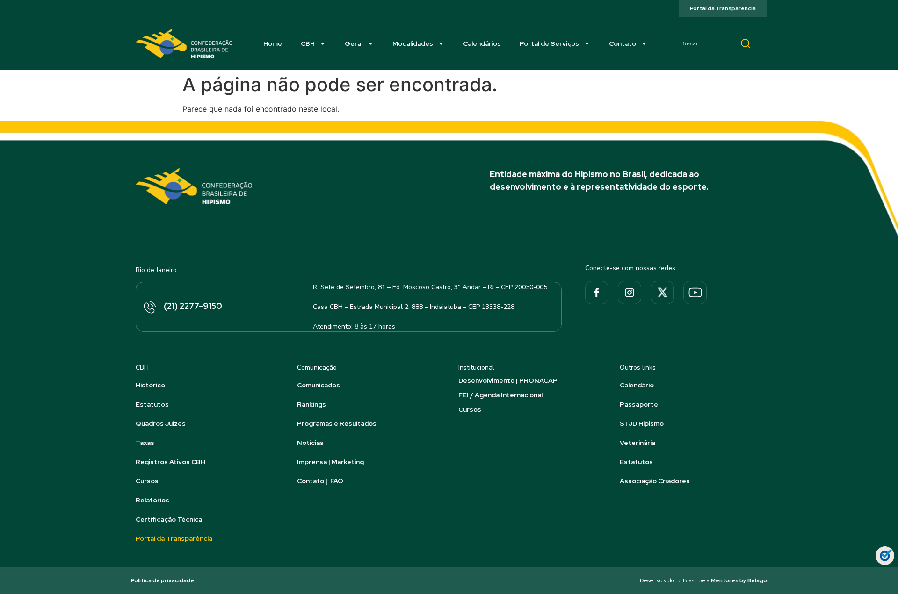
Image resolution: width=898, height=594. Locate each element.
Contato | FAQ (320, 481)
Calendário (637, 385)
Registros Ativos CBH (170, 462)
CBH (308, 43)
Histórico (150, 385)
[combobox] (701, 43)
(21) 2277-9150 (193, 306)
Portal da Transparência (174, 538)
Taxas (145, 442)
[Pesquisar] (745, 43)
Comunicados (318, 385)
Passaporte (639, 404)
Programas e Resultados (337, 423)
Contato (622, 43)
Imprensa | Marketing (330, 462)
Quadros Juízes (161, 423)
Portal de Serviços (549, 43)
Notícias (310, 442)
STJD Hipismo (642, 423)
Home (272, 43)
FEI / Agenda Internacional (500, 395)
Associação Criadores (655, 481)
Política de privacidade (162, 580)
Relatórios (152, 500)
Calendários (482, 43)
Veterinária (637, 442)
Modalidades (412, 43)
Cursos (147, 481)
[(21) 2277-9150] (149, 308)
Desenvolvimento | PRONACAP (508, 380)
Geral (353, 43)
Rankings (311, 404)
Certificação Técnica (169, 519)
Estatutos (152, 404)
